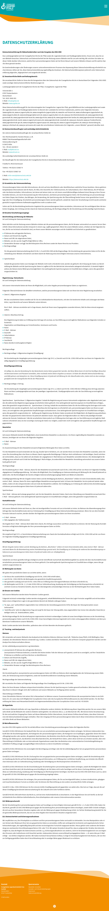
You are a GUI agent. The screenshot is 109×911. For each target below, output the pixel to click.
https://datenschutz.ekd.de (18, 179)
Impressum (32, 891)
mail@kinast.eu (13, 149)
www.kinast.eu (14, 152)
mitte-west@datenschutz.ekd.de (19, 175)
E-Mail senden (5, 897)
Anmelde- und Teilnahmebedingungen (40, 889)
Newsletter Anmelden (35, 887)
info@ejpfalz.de (13, 101)
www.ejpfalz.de (14, 103)
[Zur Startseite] (8, 6)
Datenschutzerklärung (35, 893)
